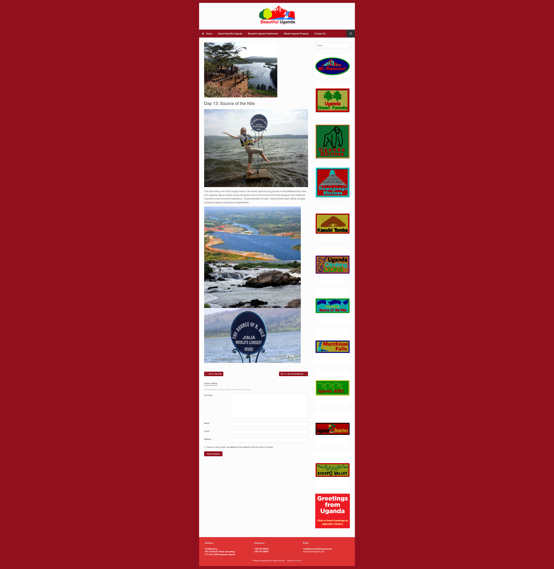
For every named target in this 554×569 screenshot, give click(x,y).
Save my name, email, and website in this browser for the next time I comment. (240, 447)
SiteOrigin (298, 560)
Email (207, 431)
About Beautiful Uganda (230, 33)
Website (207, 439)
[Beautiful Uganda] (277, 15)
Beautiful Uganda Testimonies (263, 33)
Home (209, 33)
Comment (209, 395)
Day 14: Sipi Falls (214, 374)
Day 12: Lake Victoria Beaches (293, 374)
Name (207, 423)
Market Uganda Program (296, 33)
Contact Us (320, 33)
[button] (350, 34)
